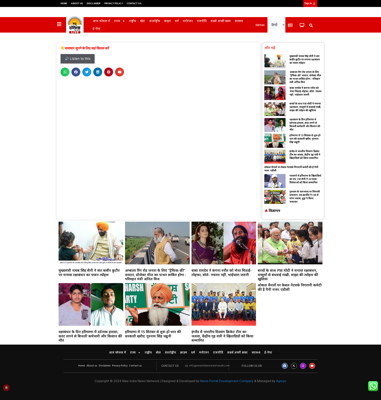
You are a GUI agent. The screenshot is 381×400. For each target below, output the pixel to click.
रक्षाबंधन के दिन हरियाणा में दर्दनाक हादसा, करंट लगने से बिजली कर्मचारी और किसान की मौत (305, 124)
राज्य (117, 21)
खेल (142, 21)
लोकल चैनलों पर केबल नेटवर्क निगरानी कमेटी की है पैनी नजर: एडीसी (290, 287)
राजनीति (202, 21)
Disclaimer (93, 3)
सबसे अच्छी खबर (221, 21)
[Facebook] (285, 366)
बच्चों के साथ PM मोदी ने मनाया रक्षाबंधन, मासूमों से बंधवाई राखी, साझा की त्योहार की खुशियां (305, 107)
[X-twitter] (294, 366)
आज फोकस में (101, 21)
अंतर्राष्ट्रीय (154, 21)
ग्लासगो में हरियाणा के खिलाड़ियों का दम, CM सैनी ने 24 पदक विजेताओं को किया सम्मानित (305, 179)
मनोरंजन (188, 21)
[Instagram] (303, 366)
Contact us (134, 3)
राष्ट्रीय (132, 21)
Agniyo (281, 381)
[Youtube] (312, 366)
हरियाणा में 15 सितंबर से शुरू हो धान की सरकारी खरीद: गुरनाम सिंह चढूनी (305, 139)
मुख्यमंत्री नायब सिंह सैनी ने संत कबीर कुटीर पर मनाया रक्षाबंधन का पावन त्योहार (305, 59)
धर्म (177, 21)
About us (77, 3)
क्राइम (167, 21)
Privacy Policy (113, 3)
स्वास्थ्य (239, 21)
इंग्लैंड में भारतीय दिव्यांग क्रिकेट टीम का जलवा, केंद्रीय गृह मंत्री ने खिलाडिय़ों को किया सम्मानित (305, 155)
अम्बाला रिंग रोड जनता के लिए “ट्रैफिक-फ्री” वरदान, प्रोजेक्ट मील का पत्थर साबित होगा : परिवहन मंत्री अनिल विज (305, 77)
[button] (311, 25)
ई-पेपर (96, 28)
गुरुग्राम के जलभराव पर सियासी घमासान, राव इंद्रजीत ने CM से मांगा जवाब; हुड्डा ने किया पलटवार (305, 196)
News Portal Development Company (226, 381)
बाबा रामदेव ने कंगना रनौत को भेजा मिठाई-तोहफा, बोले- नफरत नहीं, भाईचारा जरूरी (305, 91)
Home (64, 3)
